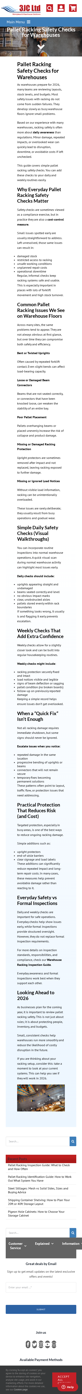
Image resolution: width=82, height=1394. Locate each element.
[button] (49, 8)
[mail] (54, 1344)
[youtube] (47, 1344)
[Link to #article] (41, 47)
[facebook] (28, 1344)
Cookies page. (21, 1389)
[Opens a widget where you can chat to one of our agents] (67, 1387)
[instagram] (41, 1344)
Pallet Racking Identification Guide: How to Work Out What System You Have (40, 1178)
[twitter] (34, 1344)
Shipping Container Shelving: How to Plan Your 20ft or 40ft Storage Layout (39, 1202)
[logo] (21, 5)
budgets (45, 94)
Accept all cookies (64, 1380)
